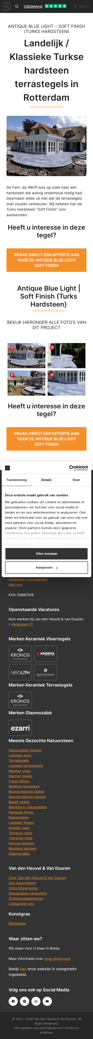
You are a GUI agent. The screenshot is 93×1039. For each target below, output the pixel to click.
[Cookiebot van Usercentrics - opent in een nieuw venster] (69, 468)
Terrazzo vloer (20, 833)
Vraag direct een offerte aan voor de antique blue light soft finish (46, 260)
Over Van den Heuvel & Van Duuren (37, 878)
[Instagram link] (35, 1001)
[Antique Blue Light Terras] (26, 355)
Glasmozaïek (19, 853)
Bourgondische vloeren (27, 797)
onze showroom (57, 958)
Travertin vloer (21, 838)
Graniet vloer (19, 828)
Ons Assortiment (22, 883)
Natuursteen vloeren (25, 750)
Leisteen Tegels (21, 822)
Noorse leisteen (21, 843)
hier (23, 969)
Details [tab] (46, 480)
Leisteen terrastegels (26, 765)
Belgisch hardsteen (24, 786)
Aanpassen (44, 567)
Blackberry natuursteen (27, 807)
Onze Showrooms (23, 888)
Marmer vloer (19, 771)
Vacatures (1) (22, 624)
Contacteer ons (21, 903)
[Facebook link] (13, 1001)
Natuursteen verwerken (28, 893)
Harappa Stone (21, 812)
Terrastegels (19, 760)
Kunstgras (17, 923)
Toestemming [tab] (16, 480)
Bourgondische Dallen (26, 791)
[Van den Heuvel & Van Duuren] (6, 6)
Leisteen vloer (20, 755)
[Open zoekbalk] (17, 6)
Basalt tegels (19, 802)
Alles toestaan (46, 553)
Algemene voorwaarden (28, 579)
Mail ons (15, 584)
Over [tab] (76, 480)
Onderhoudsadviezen (26, 898)
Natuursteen (19, 817)
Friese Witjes (19, 781)
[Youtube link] (47, 1001)
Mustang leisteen (22, 848)
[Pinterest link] (24, 1001)
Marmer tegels (20, 776)
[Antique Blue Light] (66, 383)
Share (12, 347)
